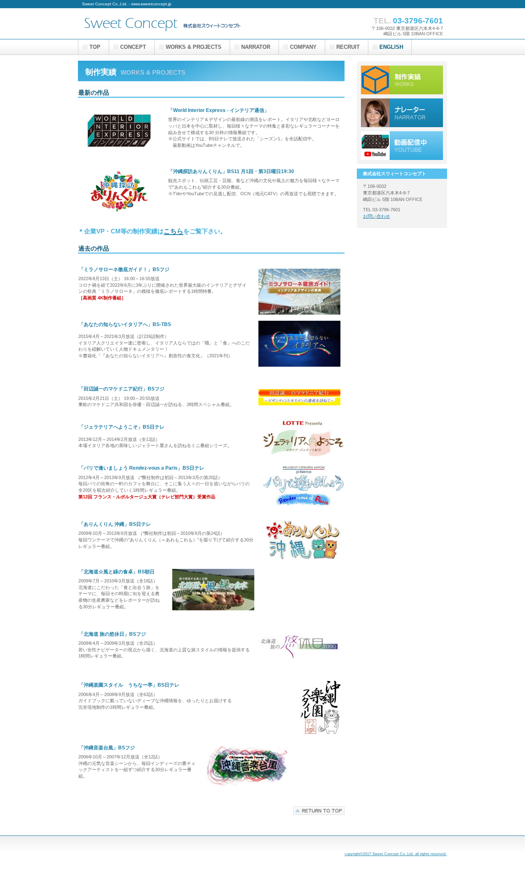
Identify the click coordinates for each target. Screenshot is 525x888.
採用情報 (402, 112)
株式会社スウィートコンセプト (160, 23)
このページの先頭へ (319, 810)
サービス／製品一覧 (402, 80)
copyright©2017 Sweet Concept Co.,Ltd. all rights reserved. (396, 854)
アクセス (402, 145)
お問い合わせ (376, 216)
